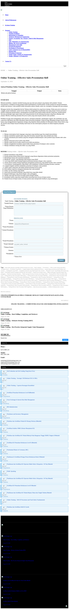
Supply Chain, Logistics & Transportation (20, 54)
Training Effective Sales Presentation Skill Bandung (18, 277)
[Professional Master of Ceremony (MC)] (34, 452)
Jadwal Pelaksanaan (10, 20)
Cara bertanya (46, 267)
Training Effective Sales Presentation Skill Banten (41, 277)
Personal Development (15, 46)
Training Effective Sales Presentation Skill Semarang (18, 285)
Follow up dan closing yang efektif (57, 267)
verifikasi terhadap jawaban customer (56, 287)
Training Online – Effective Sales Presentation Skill (22, 151)
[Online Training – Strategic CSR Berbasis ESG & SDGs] (34, 380)
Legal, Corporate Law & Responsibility (19, 49)
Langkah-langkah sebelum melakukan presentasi (33, 269)
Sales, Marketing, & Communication (19, 41)
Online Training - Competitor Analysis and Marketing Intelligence (39, 304)
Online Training (13, 32)
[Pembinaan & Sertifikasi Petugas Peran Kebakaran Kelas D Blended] (34, 459)
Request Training (8, 4)
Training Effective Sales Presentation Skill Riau (35, 283)
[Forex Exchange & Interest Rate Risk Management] (34, 402)
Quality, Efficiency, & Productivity (18, 56)
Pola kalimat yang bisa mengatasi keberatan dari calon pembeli (18, 272)
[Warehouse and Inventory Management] (34, 416)
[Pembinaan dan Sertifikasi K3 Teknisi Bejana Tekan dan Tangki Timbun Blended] (34, 495)
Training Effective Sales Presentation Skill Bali (37, 275)
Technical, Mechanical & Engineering (19, 37)
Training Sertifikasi (14, 33)
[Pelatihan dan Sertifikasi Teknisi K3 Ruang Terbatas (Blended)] (34, 423)
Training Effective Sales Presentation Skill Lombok (26, 280)
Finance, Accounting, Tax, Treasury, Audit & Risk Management (26, 38)
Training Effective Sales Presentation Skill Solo (41, 285)
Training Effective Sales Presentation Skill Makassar (50, 280)
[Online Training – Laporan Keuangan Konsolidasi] (34, 387)
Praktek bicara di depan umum (39, 272)
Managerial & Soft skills (15, 45)
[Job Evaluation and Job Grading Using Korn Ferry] (34, 373)
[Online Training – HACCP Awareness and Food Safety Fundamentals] (34, 502)
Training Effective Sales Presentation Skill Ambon (15, 275)
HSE (10, 40)
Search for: (4, 338)
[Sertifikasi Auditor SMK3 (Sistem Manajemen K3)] (34, 430)
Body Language (37, 267)
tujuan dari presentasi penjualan (39, 287)
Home (6, 2)
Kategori (7, 30)
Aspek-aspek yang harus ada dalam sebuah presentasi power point (19, 267)
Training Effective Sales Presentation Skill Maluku (30, 282)
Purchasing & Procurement (16, 48)
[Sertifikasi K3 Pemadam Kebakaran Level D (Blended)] (34, 445)
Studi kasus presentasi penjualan (14, 274)
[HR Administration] (34, 409)
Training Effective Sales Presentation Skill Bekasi (23, 278)
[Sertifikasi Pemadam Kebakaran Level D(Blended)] (34, 395)
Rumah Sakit (12, 51)
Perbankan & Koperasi (15, 53)
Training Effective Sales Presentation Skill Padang (53, 282)
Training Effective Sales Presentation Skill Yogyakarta (20, 287)
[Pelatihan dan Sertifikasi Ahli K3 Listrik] (34, 509)
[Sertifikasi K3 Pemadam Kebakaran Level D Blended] (34, 488)
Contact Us (7, 5)
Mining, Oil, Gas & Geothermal (17, 43)
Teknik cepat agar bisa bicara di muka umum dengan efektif (34, 274)
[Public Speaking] (34, 473)
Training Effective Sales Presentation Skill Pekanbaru (12, 283)
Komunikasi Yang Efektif (15, 269)
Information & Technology (16, 35)
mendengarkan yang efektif (12, 270)
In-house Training (10, 25)
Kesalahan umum (5, 269)
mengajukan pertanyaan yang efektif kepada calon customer (31, 270)
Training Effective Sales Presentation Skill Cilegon (46, 278)
